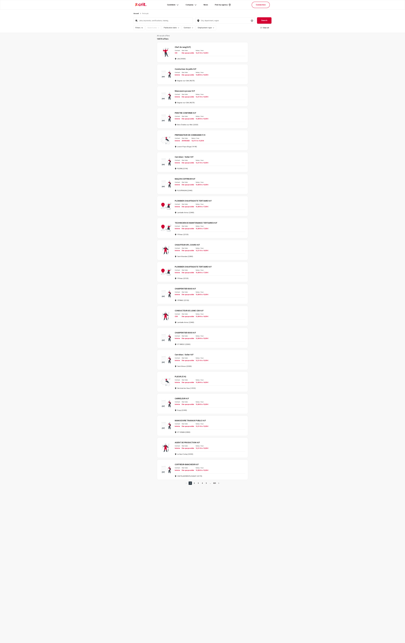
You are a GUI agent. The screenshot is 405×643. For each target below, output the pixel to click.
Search (264, 20)
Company (189, 5)
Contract (187, 28)
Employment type (205, 28)
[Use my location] (252, 21)
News (206, 5)
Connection (261, 5)
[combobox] (224, 22)
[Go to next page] (218, 483)
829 (214, 483)
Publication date (170, 28)
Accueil (136, 13)
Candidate (171, 5)
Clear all (266, 28)
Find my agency (221, 5)
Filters (137, 28)
